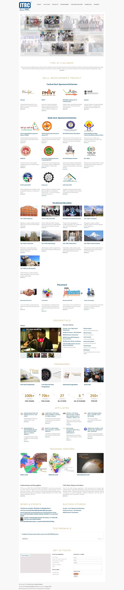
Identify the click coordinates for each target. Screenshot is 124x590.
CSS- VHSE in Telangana (90, 218)
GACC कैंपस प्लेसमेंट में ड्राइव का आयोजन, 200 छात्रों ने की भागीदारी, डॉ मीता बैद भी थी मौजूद (37, 521)
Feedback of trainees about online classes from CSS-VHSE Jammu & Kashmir (42, 534)
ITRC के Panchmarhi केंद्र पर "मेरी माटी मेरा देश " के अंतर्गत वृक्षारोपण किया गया (35, 508)
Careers (96, 4)
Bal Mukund (87, 350)
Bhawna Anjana (88, 328)
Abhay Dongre (87, 345)
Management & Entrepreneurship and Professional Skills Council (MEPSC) (30, 431)
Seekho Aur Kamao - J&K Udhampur (72, 332)
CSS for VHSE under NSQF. (48, 218)
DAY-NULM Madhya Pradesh (70, 158)
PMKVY (43, 100)
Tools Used (44, 300)
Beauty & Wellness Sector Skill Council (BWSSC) (52, 430)
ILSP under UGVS (67, 185)
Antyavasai (44, 185)
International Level (83, 475)
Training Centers (77, 4)
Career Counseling (89, 300)
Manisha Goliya (87, 332)
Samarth (86, 100)
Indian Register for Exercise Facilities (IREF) (31, 415)
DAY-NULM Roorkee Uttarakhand (71, 133)
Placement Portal (67, 300)
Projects (55, 4)
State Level (24, 475)
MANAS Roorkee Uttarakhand (70, 334)
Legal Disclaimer (38, 584)
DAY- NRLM (87, 158)
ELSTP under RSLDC (25, 185)
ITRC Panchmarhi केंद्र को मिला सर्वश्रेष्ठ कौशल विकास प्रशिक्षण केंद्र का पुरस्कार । (36, 510)
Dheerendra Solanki (89, 341)
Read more (62, 70)
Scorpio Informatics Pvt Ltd (31, 586)
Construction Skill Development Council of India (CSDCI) (53, 415)
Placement (62, 285)
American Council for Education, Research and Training (95, 430)
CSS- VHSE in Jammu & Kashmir (92, 243)
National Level (53, 475)
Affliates (47, 4)
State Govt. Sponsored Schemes (62, 118)
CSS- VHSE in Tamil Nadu (26, 243)
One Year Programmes (27, 384)
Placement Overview (25, 300)
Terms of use (30, 584)
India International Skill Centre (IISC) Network (95, 415)
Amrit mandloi (87, 337)
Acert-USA (87, 384)
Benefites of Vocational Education (72, 218)
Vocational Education (62, 203)
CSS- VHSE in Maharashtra (69, 243)
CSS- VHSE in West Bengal (48, 243)
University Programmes (70, 384)
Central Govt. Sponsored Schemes (62, 84)
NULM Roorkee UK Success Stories (72, 341)
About (39, 4)
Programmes (65, 4)
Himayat (22, 100)
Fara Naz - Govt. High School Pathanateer (74, 508)
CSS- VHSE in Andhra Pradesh (28, 268)
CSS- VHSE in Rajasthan (26, 218)
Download (88, 4)
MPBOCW (22, 158)
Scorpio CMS (48, 586)
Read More (25, 538)
